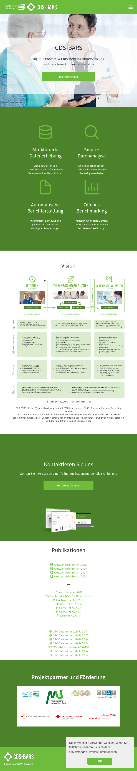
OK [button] (100, 761)
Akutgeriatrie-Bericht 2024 (70, 568)
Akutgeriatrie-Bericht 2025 (70, 565)
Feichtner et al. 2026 (70, 592)
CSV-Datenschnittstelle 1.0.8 (70, 631)
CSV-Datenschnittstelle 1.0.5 (70, 643)
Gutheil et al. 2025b (59, 596)
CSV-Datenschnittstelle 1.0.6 (70, 639)
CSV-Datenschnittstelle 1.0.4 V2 (70, 647)
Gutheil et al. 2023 (70, 608)
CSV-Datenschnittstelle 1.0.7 (70, 635)
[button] (68, 76)
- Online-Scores (82, 596)
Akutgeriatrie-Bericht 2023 (70, 572)
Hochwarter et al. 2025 (70, 600)
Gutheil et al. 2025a (70, 604)
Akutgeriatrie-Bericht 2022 (70, 576)
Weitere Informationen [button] (103, 751)
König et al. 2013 (70, 616)
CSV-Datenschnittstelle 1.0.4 (70, 651)
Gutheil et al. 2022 (70, 612)
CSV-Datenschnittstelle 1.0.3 (70, 655)
